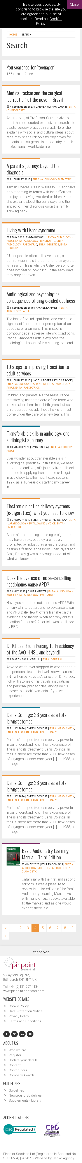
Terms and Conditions (25, 1021)
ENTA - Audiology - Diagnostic (35, 240)
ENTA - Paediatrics (27, 387)
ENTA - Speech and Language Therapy (32, 732)
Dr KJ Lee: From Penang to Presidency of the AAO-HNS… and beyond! (40, 649)
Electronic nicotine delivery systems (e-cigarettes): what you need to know (40, 509)
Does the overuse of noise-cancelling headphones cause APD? (39, 581)
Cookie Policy (19, 1006)
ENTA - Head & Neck (61, 728)
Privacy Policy (19, 1016)
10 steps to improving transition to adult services (38, 370)
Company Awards (22, 1075)
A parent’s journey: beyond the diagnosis (33, 169)
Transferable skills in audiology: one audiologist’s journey (38, 436)
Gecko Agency (63, 1158)
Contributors (18, 1070)
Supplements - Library (25, 1100)
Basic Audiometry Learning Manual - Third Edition (45, 854)
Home (13, 34)
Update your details (23, 1060)
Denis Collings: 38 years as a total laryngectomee (37, 718)
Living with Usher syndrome (31, 230)
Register (15, 1055)
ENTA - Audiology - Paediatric (52, 179)
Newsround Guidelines (25, 1095)
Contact (15, 1065)
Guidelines (16, 1090)
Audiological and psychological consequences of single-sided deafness (41, 297)
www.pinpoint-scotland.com (23, 991)
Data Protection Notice (26, 1011)
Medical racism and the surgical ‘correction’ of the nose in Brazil (35, 96)
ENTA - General (52, 659)
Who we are (17, 1050)
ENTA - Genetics (48, 244)
